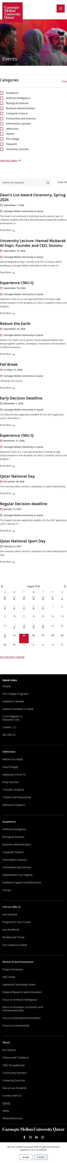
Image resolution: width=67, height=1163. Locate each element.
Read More (6, 230)
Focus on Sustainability (15, 1025)
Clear (64, 81)
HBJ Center (8, 977)
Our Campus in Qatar (14, 945)
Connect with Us (12, 1095)
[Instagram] (30, 1137)
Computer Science (16, 113)
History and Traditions (15, 1057)
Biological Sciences (17, 103)
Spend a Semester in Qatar (18, 709)
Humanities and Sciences (21, 118)
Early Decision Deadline (21, 398)
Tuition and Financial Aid (16, 797)
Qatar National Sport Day (22, 540)
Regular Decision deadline (23, 503)
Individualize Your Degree (17, 875)
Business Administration (20, 108)
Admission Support (13, 805)
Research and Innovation (17, 961)
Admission (12, 128)
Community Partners (14, 1073)
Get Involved (9, 914)
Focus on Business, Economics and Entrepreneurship (22, 1009)
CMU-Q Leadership (13, 1065)
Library (6, 890)
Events (6, 1103)
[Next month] (65, 586)
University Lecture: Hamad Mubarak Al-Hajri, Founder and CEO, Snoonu (33, 243)
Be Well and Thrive (13, 937)
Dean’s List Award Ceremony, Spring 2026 (32, 197)
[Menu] (61, 8)
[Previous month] (2, 586)
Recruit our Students (14, 1088)
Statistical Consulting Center (19, 984)
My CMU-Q (8, 734)
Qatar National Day (17, 476)
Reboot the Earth (15, 323)
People (6, 686)
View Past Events (8, 160)
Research (11, 144)
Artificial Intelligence (18, 98)
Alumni (10, 133)
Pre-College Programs (15, 693)
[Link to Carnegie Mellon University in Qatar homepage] (12, 12)
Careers (7, 727)
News (5, 1110)
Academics (12, 93)
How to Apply (10, 767)
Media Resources (12, 1118)
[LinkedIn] (36, 1137)
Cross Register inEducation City (12, 718)
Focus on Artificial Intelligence (19, 999)
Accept (26, 1157)
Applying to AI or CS (14, 774)
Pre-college (12, 139)
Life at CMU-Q (11, 907)
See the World (10, 929)
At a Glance (8, 1050)
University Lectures (17, 149)
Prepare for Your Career (16, 922)
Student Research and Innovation (21, 992)
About (6, 1042)
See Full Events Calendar (12, 656)
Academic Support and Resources (21, 882)
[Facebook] (24, 1137)
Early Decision (10, 782)
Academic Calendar (13, 701)
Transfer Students (13, 789)
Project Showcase (12, 969)
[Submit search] (48, 182)
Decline (40, 1157)
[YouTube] (42, 1137)
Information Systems (18, 123)
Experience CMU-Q (17, 282)
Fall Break (9, 364)
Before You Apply (12, 759)
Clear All (62, 182)
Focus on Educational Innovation (21, 1018)
